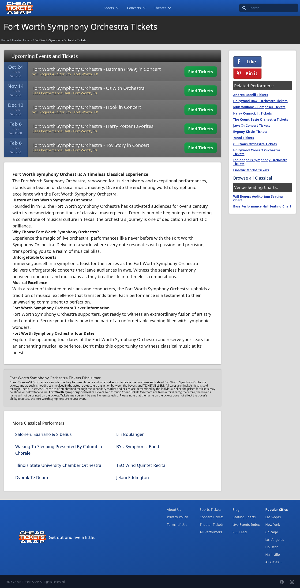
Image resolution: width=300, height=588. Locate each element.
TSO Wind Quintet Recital (141, 465)
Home (5, 40)
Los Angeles (274, 539)
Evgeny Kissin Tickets (250, 132)
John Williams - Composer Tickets (259, 107)
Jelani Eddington (132, 477)
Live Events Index (246, 524)
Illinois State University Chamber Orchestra (58, 465)
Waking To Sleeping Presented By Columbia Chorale (58, 450)
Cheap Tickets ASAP (25, 582)
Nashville (272, 554)
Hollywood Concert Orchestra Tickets (256, 152)
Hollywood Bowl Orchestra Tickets (260, 101)
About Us (174, 509)
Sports (109, 8)
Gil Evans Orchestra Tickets (255, 144)
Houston (271, 547)
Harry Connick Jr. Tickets (252, 113)
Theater (160, 8)
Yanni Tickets (243, 138)
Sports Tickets (210, 509)
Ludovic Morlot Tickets (251, 170)
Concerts (134, 8)
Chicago (271, 532)
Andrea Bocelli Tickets (250, 95)
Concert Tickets (212, 517)
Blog (236, 509)
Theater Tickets (22, 40)
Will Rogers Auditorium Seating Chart (258, 198)
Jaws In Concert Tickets (251, 125)
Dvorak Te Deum (31, 477)
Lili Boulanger (130, 434)
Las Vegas (273, 517)
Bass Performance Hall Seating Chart (262, 206)
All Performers (211, 532)
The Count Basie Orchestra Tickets (260, 119)
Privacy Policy (177, 517)
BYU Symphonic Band (137, 446)
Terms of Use (177, 524)
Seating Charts (244, 517)
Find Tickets (200, 71)
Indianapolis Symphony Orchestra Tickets (260, 162)
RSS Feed (239, 532)
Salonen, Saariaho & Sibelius (43, 434)
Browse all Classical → (255, 178)
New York (272, 524)
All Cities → (274, 562)
